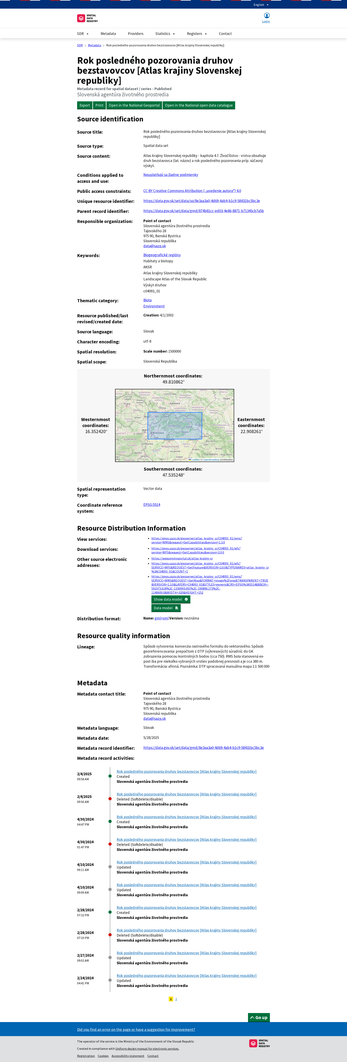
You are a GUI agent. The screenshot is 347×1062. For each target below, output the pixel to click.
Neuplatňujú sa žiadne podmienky (170, 174)
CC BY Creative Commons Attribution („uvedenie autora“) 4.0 (192, 190)
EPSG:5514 (151, 504)
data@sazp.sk (154, 245)
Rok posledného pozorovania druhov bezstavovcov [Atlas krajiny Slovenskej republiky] (186, 771)
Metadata (108, 33)
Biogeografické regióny (162, 254)
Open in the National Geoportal (134, 105)
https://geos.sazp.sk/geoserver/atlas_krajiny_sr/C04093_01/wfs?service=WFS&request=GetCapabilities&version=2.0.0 (196, 550)
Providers (135, 33)
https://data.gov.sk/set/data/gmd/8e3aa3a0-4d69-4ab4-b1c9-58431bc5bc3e (203, 747)
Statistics (163, 33)
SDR (81, 33)
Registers (195, 33)
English (259, 5)
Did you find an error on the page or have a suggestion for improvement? (136, 1029)
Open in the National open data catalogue (199, 105)
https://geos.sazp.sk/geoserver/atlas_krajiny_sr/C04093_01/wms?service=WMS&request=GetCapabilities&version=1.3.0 (196, 540)
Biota (147, 300)
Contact (225, 33)
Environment (154, 306)
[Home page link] (87, 18)
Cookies (103, 1056)
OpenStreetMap (211, 459)
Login (266, 21)
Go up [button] (261, 1017)
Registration (86, 1056)
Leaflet (195, 459)
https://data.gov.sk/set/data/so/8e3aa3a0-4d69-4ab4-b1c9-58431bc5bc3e (201, 200)
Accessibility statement (128, 1056)
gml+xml (162, 618)
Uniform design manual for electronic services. (147, 1049)
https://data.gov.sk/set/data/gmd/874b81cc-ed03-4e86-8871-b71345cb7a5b (203, 210)
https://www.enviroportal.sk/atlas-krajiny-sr (182, 558)
